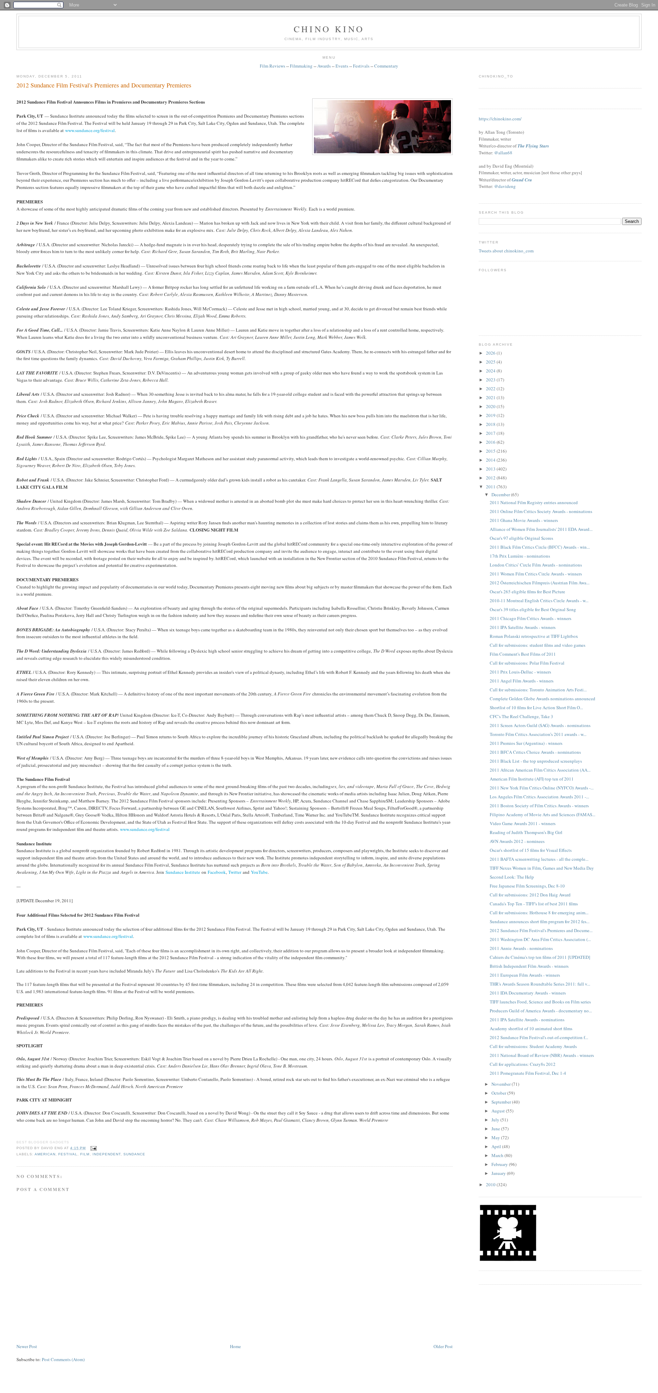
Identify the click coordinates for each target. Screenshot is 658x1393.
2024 (491, 371)
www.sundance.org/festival (90, 130)
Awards (324, 66)
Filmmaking (301, 66)
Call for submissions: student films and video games (537, 645)
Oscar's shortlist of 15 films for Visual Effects (531, 850)
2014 (491, 460)
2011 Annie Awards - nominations (521, 948)
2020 (491, 406)
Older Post (443, 1346)
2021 (491, 397)
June (496, 1129)
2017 (491, 433)
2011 (491, 487)
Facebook (217, 872)
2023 (491, 380)
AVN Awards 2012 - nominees (517, 841)
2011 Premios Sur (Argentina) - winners (526, 743)
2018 (491, 424)
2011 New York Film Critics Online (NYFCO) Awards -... (542, 788)
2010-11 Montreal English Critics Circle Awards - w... (539, 600)
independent (107, 1154)
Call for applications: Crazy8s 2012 (523, 1064)
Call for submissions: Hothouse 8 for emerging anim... (539, 912)
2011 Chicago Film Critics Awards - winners (530, 618)
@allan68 (503, 153)
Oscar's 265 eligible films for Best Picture (527, 591)
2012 (491, 478)
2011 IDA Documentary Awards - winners (528, 993)
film (84, 1154)
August (498, 1111)
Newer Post (26, 1346)
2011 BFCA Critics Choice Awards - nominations (535, 752)
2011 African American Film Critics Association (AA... (540, 770)
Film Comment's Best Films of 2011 (523, 654)
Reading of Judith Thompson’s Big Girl (526, 832)
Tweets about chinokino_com (506, 251)
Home (235, 1346)
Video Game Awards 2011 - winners (523, 823)
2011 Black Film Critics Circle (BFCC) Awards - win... (540, 547)
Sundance (134, 1154)
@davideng (505, 186)
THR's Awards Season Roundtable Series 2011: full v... (540, 984)
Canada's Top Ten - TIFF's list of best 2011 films (534, 904)
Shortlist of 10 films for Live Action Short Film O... (536, 707)
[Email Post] (92, 1148)
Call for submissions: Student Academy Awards (533, 1046)
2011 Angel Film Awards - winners (521, 681)
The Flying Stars (533, 146)
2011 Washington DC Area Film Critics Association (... (540, 939)
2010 (491, 1184)
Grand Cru (522, 180)
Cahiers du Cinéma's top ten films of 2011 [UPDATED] (540, 957)
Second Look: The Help (512, 877)
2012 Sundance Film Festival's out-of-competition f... (539, 1037)
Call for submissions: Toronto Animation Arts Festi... (538, 690)
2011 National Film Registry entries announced (534, 502)
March (497, 1155)
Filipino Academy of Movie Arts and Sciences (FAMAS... (542, 814)
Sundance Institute (183, 872)
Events (342, 66)
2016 (491, 442)
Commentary (386, 66)
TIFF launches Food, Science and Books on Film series (540, 1002)
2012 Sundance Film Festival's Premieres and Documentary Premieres (103, 85)
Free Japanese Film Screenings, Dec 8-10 (527, 886)
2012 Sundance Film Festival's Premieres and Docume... (541, 930)
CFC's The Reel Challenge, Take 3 (521, 716)
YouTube (259, 872)
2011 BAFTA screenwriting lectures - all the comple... (539, 859)
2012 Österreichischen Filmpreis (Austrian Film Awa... (539, 583)
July (495, 1120)
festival (67, 1154)
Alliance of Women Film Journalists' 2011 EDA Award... (541, 529)
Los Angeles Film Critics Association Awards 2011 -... (539, 797)
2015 (491, 451)
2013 (491, 469)
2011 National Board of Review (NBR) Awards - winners (542, 1055)
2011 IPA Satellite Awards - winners (523, 627)
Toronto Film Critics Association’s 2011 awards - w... (538, 734)
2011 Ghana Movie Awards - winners (524, 520)
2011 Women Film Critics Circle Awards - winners (536, 574)
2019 (491, 415)
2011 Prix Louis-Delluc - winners (520, 672)
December (501, 494)
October (499, 1093)
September (501, 1102)
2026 (491, 353)
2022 (491, 388)
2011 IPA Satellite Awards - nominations (527, 1019)
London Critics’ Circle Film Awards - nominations (536, 565)
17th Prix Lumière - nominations (520, 556)
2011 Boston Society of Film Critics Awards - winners (539, 805)
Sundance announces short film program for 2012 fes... (539, 921)
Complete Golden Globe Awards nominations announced (542, 698)
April (496, 1146)
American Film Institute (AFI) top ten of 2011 (532, 779)
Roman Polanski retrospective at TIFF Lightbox (534, 636)
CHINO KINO (329, 29)
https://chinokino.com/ (500, 119)
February (500, 1164)
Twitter (234, 872)
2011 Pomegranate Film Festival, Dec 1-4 (528, 1073)
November (501, 1084)
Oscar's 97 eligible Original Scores (521, 538)
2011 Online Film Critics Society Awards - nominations (541, 511)
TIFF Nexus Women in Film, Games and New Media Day (542, 868)
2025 (491, 362)
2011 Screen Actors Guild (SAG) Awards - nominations (540, 725)
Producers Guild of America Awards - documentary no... (541, 1011)
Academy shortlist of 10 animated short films (531, 1028)
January (499, 1173)
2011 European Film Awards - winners (525, 975)
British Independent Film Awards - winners (529, 966)
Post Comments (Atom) (63, 1359)
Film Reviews (272, 66)
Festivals (361, 66)
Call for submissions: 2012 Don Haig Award (530, 895)
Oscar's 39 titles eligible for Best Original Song (533, 609)
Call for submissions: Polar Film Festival (527, 663)
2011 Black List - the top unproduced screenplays (536, 761)
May (496, 1137)
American (45, 1154)
